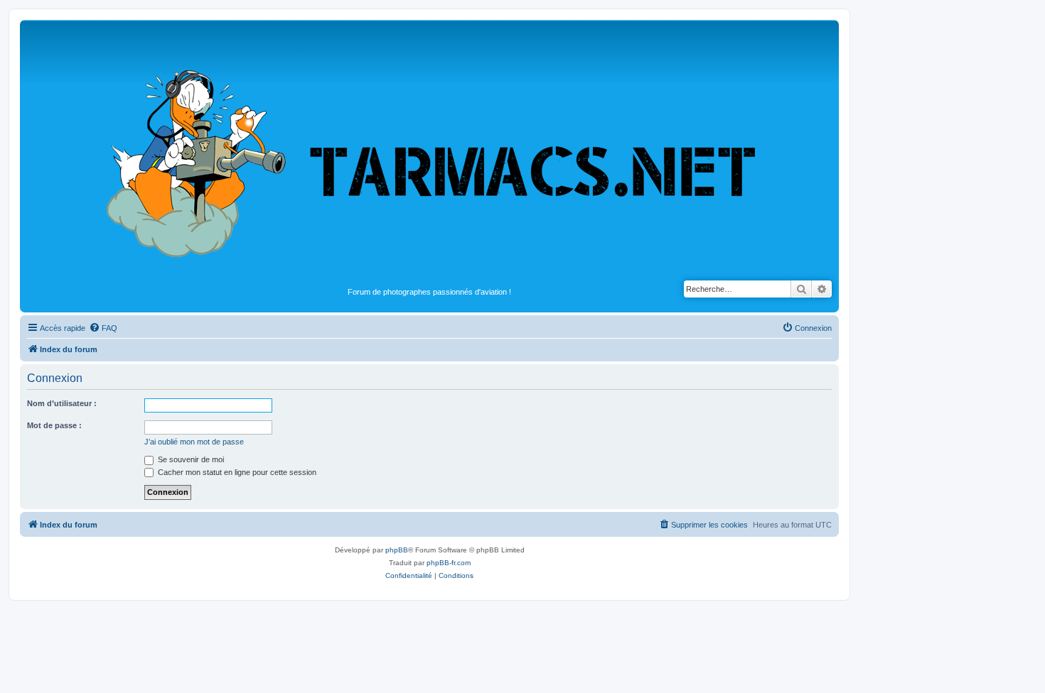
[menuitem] (103, 328)
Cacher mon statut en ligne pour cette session (236, 472)
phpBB (396, 550)
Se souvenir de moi (190, 459)
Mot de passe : (54, 425)
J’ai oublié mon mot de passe (194, 441)
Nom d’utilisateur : (62, 403)
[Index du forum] (429, 153)
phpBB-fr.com (449, 563)
